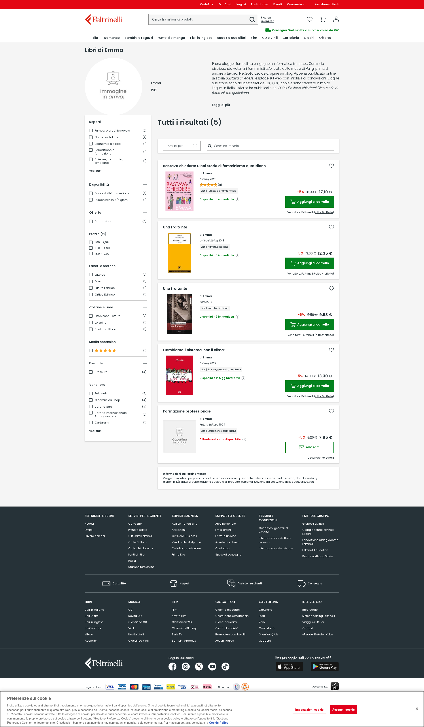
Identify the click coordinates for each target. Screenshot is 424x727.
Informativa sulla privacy (276, 548)
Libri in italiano (94, 610)
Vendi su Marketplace (186, 542)
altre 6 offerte (324, 396)
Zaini (262, 622)
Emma (207, 173)
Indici (132, 561)
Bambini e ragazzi (184, 640)
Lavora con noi (95, 536)
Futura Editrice (105, 288)
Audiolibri (91, 640)
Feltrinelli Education (315, 550)
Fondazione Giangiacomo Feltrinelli (320, 542)
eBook (89, 634)
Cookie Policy (218, 722)
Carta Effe (135, 523)
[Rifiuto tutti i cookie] (417, 708)
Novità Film (179, 616)
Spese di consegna (228, 554)
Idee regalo (310, 610)
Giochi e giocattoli (227, 610)
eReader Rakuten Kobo (317, 634)
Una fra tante (175, 227)
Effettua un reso (225, 536)
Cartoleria (265, 610)
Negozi (241, 4)
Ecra (98, 281)
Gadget (307, 628)
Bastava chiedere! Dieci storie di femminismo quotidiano (214, 166)
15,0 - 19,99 (102, 254)
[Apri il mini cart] (323, 19)
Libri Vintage (93, 628)
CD (130, 610)
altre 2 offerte (324, 335)
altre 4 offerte (324, 273)
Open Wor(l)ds (268, 634)
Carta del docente (140, 548)
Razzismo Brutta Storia (317, 556)
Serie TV (177, 634)
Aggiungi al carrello (313, 202)
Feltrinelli (101, 393)
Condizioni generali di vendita (273, 530)
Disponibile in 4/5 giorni (111, 200)
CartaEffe (206, 4)
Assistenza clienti (327, 4)
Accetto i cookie (343, 709)
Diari (262, 616)
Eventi (277, 4)
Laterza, (204, 179)
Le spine (100, 322)
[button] (252, 19)
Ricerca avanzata (267, 19)
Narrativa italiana (107, 137)
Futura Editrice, (209, 424)
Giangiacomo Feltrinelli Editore (318, 532)
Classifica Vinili (138, 640)
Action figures (224, 640)
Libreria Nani (103, 407)
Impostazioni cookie (309, 709)
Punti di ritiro (259, 4)
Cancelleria (266, 628)
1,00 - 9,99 (102, 242)
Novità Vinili (136, 634)
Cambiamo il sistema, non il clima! (194, 350)
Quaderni (265, 640)
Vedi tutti (95, 171)
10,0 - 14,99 (102, 248)
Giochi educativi (226, 622)
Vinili (131, 628)
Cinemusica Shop (107, 400)
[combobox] (203, 19)
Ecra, (203, 302)
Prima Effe (178, 554)
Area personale (225, 523)
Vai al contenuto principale (103, 4)
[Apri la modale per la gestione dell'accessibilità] (334, 686)
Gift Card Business (184, 536)
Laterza (100, 275)
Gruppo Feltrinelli (313, 523)
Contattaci (222, 548)
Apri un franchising (184, 523)
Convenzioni (295, 4)
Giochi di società (226, 628)
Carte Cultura (137, 542)
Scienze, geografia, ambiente (109, 161)
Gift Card (225, 4)
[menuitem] (96, 38)
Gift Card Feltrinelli (140, 536)
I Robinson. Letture (108, 316)
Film (174, 610)
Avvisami (312, 447)
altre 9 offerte (324, 212)
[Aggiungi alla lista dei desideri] (331, 165)
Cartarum (102, 422)
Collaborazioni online (186, 548)
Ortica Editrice (105, 294)
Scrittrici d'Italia (105, 329)
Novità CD (135, 616)
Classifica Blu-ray (184, 628)
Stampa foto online (141, 567)
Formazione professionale (187, 411)
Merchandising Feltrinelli (318, 616)
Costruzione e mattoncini (232, 616)
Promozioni (103, 221)
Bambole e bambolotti (230, 634)
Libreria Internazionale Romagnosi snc (111, 414)
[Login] (336, 19)
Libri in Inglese (94, 622)
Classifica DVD (182, 622)
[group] (275, 30)
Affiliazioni (179, 530)
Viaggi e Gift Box (313, 622)
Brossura (101, 372)
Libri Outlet (91, 616)
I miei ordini (223, 530)
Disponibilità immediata (112, 193)
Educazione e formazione (104, 151)
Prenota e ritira (137, 530)
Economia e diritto (108, 144)
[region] (212, 709)
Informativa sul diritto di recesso (275, 540)
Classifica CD (137, 622)
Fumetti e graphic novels (112, 130)
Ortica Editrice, (209, 240)
